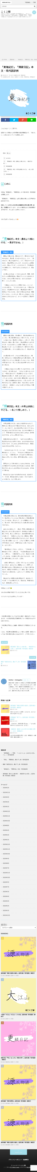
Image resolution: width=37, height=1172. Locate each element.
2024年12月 (6, 811)
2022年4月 (6, 896)
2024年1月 (6, 839)
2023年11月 (6, 849)
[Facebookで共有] (5, 120)
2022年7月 (6, 887)
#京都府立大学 (6, 76)
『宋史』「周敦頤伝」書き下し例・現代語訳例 (16, 759)
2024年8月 (6, 825)
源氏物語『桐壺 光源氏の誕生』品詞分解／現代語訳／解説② (18, 1142)
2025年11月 (6, 792)
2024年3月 (6, 830)
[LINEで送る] (31, 120)
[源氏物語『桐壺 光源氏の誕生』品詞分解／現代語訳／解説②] (5, 708)
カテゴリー (4, 925)
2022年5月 (6, 891)
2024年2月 (6, 835)
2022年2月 (6, 906)
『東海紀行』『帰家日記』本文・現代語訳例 (15, 769)
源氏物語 (7, 975)
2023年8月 (6, 863)
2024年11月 (6, 816)
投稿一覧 (26, 680)
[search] (34, 6)
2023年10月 (6, 854)
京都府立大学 (16, 75)
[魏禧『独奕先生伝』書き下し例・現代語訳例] (32, 665)
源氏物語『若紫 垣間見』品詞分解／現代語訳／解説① (16, 1101)
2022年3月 (6, 901)
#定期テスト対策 (19, 76)
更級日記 (7, 1061)
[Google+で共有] (22, 120)
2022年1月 (6, 910)
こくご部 (6, 11)
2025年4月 (6, 797)
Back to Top (18, 1152)
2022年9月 (6, 882)
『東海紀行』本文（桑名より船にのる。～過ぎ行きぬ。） (17, 162)
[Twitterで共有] (14, 120)
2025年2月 (6, 802)
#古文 (12, 76)
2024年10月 (6, 820)
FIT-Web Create (14, 1167)
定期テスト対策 (14, 975)
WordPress (30, 1167)
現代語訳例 (8, 166)
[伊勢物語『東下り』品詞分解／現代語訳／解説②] (5, 720)
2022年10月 (6, 877)
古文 (12, 75)
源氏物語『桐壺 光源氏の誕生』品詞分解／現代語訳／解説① (18, 973)
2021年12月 (6, 915)
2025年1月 (6, 806)
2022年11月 (6, 872)
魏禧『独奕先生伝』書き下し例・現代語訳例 (15, 764)
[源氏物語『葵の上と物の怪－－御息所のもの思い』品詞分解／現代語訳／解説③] (5, 650)
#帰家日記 (26, 76)
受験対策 (23, 75)
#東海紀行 (32, 76)
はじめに (7, 158)
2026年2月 (6, 787)
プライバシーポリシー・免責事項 (18, 1159)
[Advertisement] (18, 38)
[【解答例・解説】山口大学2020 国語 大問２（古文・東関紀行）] (5, 732)
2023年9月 (6, 858)
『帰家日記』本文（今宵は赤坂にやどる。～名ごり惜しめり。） (18, 170)
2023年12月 (6, 844)
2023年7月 (6, 868)
